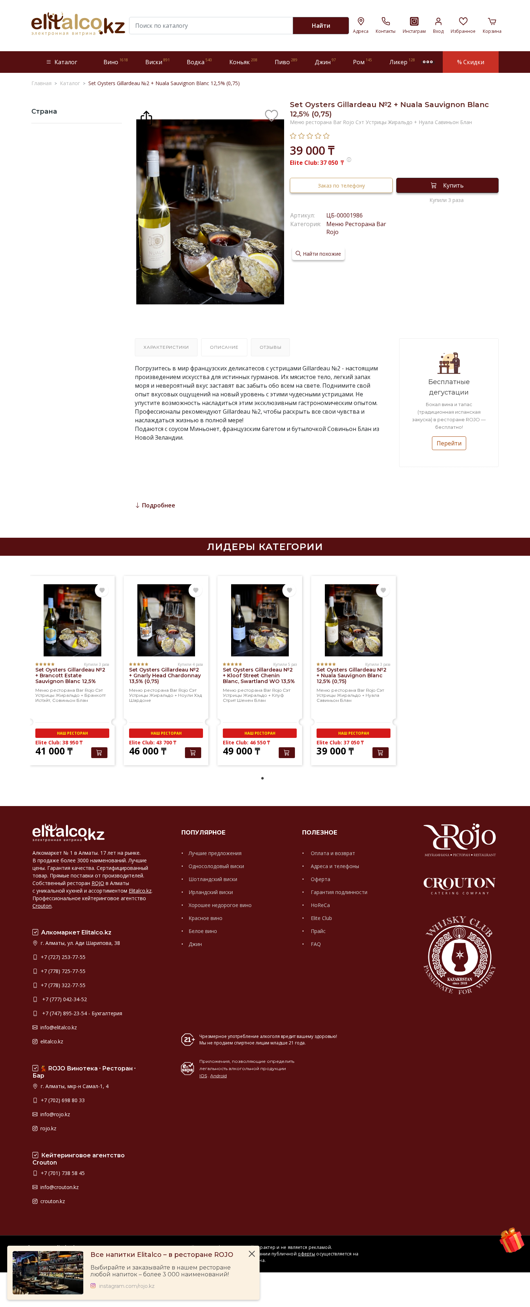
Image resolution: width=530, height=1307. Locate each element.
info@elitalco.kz (58, 1027)
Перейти (449, 443)
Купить (453, 185)
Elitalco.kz (140, 890)
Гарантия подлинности (338, 892)
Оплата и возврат (332, 853)
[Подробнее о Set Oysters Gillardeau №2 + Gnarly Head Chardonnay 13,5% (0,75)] (166, 620)
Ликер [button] (402, 61)
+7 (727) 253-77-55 (62, 957)
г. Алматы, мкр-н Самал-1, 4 (74, 1086)
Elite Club (320, 918)
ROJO (98, 883)
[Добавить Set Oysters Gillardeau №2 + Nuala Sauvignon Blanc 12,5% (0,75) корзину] (380, 752)
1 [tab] (262, 778)
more (428, 62)
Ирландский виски (211, 892)
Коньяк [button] (243, 61)
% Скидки (470, 62)
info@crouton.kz (59, 1187)
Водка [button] (199, 61)
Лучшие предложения (215, 853)
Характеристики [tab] (166, 347)
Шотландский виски (213, 879)
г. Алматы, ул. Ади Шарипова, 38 (79, 942)
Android (218, 1075)
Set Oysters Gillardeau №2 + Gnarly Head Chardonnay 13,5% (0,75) (165, 675)
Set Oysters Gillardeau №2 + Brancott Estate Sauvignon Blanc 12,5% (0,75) (70, 678)
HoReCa (319, 905)
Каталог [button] (65, 62)
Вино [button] (115, 61)
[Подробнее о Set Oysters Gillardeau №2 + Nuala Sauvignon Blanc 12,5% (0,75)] (353, 620)
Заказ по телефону (341, 185)
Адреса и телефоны (334, 866)
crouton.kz (52, 1201)
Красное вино (205, 918)
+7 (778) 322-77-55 (62, 985)
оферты (306, 1254)
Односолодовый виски (216, 866)
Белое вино (203, 931)
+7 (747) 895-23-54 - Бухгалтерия (80, 1013)
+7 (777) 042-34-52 (63, 999)
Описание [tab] (224, 347)
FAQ (315, 944)
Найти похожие (322, 253)
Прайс (317, 931)
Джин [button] (325, 61)
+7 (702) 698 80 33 (62, 1100)
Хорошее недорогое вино (220, 905)
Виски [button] (157, 61)
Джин (195, 944)
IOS (203, 1075)
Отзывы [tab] (271, 347)
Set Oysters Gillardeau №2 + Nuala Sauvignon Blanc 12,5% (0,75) (352, 675)
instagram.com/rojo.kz (127, 1286)
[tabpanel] (72, 671)
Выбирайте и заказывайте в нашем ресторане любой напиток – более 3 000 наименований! (160, 1271)
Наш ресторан (72, 733)
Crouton (42, 905)
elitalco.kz (51, 1041)
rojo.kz (47, 1128)
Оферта (319, 879)
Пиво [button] (286, 61)
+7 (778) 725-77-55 (62, 971)
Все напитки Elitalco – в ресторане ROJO (161, 1255)
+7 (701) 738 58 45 (62, 1173)
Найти (321, 26)
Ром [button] (362, 61)
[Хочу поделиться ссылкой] (146, 117)
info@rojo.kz (54, 1114)
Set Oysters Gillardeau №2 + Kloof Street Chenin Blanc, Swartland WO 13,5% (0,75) (259, 678)
